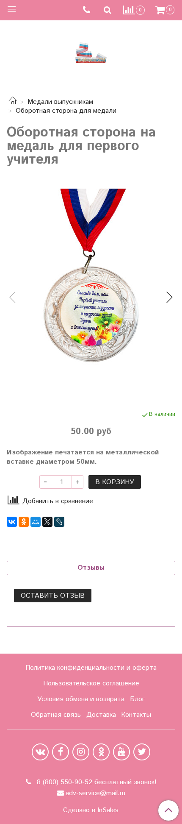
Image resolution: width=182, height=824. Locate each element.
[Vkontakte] (40, 751)
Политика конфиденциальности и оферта (91, 668)
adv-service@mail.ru (95, 793)
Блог (137, 699)
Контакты (136, 715)
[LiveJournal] (59, 522)
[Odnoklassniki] (101, 751)
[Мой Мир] (35, 522)
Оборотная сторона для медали (66, 111)
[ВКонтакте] (12, 522)
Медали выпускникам (60, 102)
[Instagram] (80, 751)
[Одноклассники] (24, 522)
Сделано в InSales (91, 810)
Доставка (101, 715)
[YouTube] (121, 751)
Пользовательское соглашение (91, 683)
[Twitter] (141, 751)
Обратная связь (56, 715)
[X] (47, 522)
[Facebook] (60, 751)
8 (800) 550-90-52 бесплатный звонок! (96, 782)
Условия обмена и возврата (80, 699)
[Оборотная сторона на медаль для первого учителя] (91, 290)
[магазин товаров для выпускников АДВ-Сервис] (91, 50)
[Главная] (12, 102)
